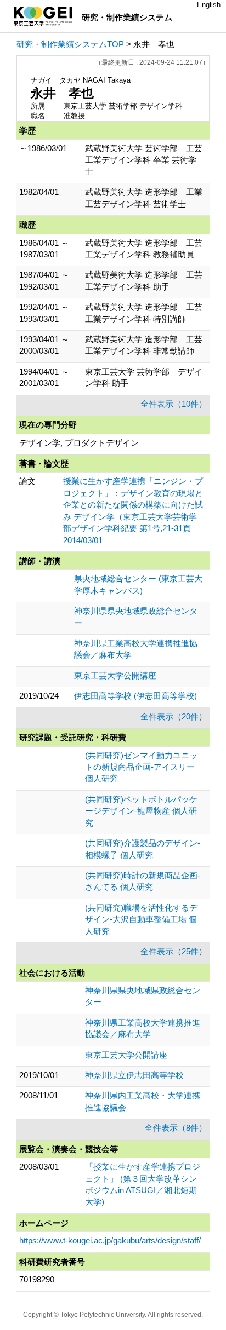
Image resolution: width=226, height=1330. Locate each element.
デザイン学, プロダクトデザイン (79, 442)
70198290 (36, 1279)
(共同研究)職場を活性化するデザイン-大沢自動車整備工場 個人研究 (141, 919)
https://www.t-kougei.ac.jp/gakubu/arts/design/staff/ (110, 1240)
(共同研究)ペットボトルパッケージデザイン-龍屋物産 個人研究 (141, 810)
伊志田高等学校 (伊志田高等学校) (135, 695)
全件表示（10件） (173, 403)
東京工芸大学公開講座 (115, 675)
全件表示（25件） (173, 951)
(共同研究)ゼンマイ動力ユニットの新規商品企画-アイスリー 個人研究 (141, 767)
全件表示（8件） (176, 1127)
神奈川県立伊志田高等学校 (134, 1075)
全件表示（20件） (173, 716)
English (209, 5)
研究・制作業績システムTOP (70, 44)
